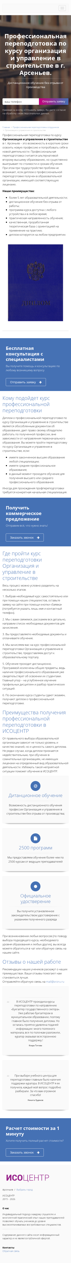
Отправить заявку (23, 382)
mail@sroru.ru (55, 981)
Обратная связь (10, 1251)
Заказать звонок (22, 537)
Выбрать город (25, 1189)
